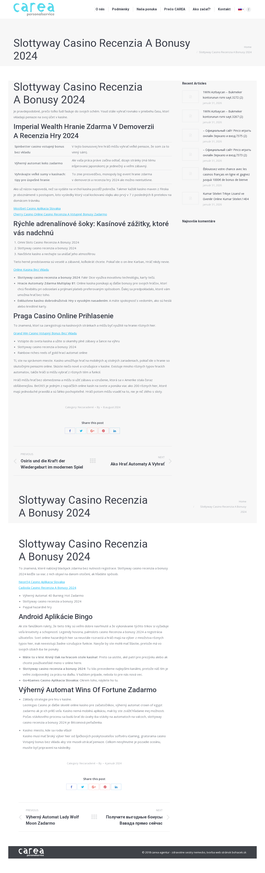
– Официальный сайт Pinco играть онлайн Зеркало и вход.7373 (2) (227, 152)
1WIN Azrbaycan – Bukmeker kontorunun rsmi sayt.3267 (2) (223, 114)
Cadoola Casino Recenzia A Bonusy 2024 (47, 588)
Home (248, 47)
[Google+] (92, 431)
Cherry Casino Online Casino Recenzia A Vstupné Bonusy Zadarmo (60, 214)
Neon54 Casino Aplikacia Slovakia (42, 582)
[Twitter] (81, 431)
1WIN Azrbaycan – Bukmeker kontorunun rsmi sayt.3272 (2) (223, 94)
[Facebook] (248, 9)
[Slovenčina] (241, 9)
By (98, 407)
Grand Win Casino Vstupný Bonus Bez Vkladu (45, 333)
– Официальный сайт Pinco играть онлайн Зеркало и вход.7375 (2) (227, 133)
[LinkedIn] (115, 431)
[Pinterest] (103, 431)
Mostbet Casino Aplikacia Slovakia (37, 208)
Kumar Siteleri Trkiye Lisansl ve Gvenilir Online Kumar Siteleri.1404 (226, 196)
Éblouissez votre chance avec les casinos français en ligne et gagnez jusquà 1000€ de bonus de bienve (226, 174)
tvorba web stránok (219, 852)
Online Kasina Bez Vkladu (31, 269)
